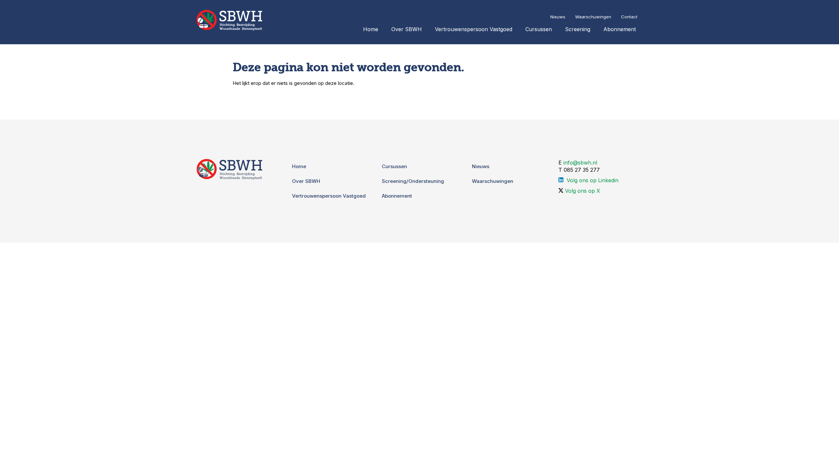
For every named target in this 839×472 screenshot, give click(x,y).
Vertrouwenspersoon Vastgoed (473, 29)
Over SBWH (406, 29)
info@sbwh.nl (580, 162)
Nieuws (557, 16)
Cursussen (538, 29)
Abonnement (619, 29)
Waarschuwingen (593, 16)
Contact (629, 16)
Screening (577, 29)
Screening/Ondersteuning (413, 181)
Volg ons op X (582, 190)
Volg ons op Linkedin (592, 180)
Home (370, 29)
